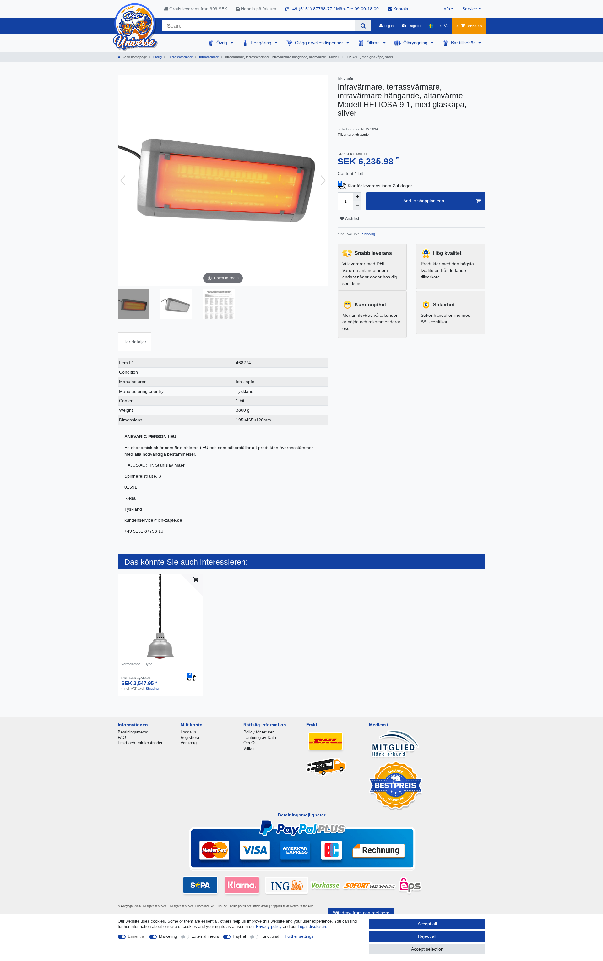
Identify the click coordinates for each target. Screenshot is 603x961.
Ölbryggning (416, 42)
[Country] (431, 26)
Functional (269, 936)
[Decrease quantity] (357, 205)
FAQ (122, 737)
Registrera (190, 737)
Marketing (168, 936)
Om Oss (251, 742)
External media (205, 936)
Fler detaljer (134, 341)
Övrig (222, 42)
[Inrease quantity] (357, 196)
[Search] (363, 25)
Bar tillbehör (463, 42)
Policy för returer (258, 732)
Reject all (427, 936)
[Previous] (123, 180)
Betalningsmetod (133, 732)
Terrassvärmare (180, 57)
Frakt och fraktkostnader (140, 742)
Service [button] (469, 8)
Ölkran (374, 42)
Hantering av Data (259, 737)
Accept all (427, 923)
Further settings (299, 936)
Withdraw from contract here (361, 912)
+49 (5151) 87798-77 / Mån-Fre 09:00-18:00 (334, 8)
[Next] (323, 180)
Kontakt (400, 8)
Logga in (188, 732)
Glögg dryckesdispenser (319, 42)
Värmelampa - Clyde (136, 664)
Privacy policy (269, 926)
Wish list (351, 219)
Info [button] (446, 8)
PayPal (239, 936)
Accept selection (427, 949)
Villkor (249, 748)
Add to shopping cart (423, 200)
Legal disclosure (312, 926)
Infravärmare (208, 57)
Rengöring (262, 42)
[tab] (134, 341)
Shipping (368, 234)
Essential (136, 936)
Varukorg (189, 742)
